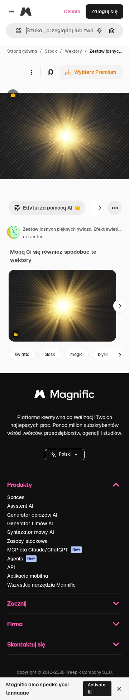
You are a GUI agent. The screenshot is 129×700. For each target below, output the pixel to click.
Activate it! (96, 688)
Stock (51, 51)
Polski (65, 454)
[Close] (119, 689)
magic (76, 354)
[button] (65, 454)
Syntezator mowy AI (30, 532)
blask (49, 354)
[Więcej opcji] (31, 72)
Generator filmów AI (30, 523)
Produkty (19, 484)
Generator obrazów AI (32, 515)
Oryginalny (49, 96)
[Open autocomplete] (16, 30)
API (11, 567)
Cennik (72, 11)
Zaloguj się (104, 11)
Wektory (73, 51)
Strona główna (22, 51)
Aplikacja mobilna (27, 576)
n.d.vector (33, 237)
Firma (15, 624)
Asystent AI (20, 506)
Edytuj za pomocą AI (43, 210)
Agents (21, 558)
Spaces (15, 497)
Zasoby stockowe (27, 541)
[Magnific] (64, 395)
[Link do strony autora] (13, 233)
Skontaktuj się (26, 644)
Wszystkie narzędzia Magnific (41, 585)
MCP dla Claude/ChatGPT (43, 549)
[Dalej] (99, 208)
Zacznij (17, 603)
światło (22, 354)
